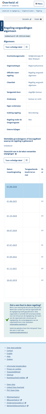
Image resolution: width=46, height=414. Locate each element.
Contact (10, 350)
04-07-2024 (12, 230)
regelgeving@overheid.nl (19, 332)
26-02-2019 (12, 280)
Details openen (1, 26)
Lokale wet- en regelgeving (10, 11)
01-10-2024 (12, 216)
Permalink (25, 19)
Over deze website (14, 348)
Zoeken (10, 359)
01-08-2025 (12, 201)
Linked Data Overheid (15, 387)
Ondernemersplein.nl (15, 403)
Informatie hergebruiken (16, 366)
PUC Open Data (13, 390)
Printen (37, 19)
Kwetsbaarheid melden (16, 378)
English (9, 353)
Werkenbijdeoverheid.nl (16, 406)
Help (8, 356)
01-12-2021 (12, 268)
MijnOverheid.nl (13, 397)
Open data (11, 384)
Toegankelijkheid (13, 372)
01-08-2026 (12, 187)
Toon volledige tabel (13, 47)
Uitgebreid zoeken (28, 11)
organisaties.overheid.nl (18, 324)
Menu (40, 4)
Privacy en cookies (14, 369)
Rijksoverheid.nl (13, 400)
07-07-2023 (12, 245)
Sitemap (10, 375)
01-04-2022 (12, 257)
